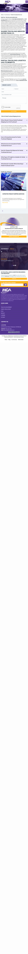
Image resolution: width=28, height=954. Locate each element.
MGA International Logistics (7, 70)
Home (2, 14)
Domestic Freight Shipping (10, 194)
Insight (3, 313)
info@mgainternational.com (9, 330)
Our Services (7, 14)
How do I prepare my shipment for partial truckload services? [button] (12, 151)
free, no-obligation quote (21, 80)
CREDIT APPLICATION (6, 309)
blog (9, 339)
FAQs (2, 311)
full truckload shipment (15, 54)
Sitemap (3, 317)
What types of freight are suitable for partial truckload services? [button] (13, 158)
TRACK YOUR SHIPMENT (6, 307)
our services (14, 339)
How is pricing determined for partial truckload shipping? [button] (11, 138)
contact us (14, 278)
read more (5, 202)
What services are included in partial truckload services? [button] (11, 144)
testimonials (20, 339)
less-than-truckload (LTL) (17, 18)
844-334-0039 (8, 328)
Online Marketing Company (19, 337)
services (24, 79)
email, (14, 275)
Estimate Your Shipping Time (14, 236)
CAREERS (3, 315)
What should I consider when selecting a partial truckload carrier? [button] (12, 164)
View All (12, 248)
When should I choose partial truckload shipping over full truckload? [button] (11, 121)
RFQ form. (7, 276)
